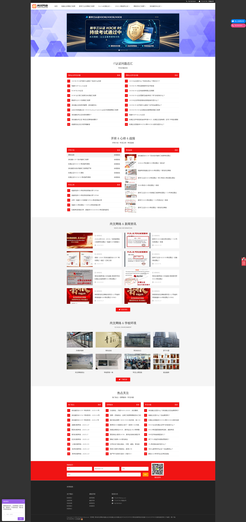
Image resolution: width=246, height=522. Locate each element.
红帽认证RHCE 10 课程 (76, 173)
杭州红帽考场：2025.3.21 (80, 449)
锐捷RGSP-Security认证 (79, 86)
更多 (118, 75)
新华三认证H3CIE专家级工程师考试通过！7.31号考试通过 (157, 193)
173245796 (207, 1)
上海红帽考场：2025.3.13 (80, 444)
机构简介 (69, 498)
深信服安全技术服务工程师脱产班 (79, 168)
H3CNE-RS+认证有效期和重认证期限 (141, 90)
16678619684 (192, 1)
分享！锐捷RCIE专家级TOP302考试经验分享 (87, 200)
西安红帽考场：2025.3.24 (80, 430)
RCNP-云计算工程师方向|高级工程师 (84, 95)
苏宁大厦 (166, 350)
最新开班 (92, 500)
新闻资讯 (92, 503)
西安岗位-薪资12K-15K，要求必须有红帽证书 (125, 434)
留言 (145, 474)
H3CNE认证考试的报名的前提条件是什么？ (144, 100)
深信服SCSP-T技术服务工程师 (78, 159)
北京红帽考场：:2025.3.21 (80, 439)
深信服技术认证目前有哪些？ (82, 115)
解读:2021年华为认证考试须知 (158, 454)
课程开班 (92, 494)
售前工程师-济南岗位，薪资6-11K (121, 449)
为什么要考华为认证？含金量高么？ (160, 449)
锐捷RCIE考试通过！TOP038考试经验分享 (86, 205)
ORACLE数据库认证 (121, 6)
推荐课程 (92, 498)
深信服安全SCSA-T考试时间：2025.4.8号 (86, 415)
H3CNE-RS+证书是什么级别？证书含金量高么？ (145, 105)
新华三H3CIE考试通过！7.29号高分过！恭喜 (153, 200)
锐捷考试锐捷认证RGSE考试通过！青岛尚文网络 (154, 170)
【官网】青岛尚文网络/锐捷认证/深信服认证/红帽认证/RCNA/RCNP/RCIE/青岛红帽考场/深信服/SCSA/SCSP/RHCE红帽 (124, 517)
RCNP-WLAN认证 (77, 90)
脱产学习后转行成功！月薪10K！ (121, 454)
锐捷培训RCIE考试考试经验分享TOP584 (85, 195)
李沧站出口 (137, 350)
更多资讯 (124, 309)
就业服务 (166, 372)
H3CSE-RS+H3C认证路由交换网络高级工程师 (144, 110)
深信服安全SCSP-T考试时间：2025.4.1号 (85, 420)
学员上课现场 (137, 372)
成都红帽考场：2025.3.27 (80, 425)
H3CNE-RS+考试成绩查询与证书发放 (141, 86)
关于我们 (70, 494)
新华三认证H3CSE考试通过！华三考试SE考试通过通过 (156, 178)
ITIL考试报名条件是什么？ (157, 444)
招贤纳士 (69, 508)
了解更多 (124, 379)
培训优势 (69, 503)
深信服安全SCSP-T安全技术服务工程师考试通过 (154, 155)
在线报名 (117, 159)
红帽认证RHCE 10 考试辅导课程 (79, 164)
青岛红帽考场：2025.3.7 (80, 434)
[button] (119, 50)
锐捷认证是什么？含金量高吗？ (159, 415)
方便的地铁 (80, 350)
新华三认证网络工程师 (86, 6)
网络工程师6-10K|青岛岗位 (119, 439)
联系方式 (115, 494)
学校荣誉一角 (108, 372)
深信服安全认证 (155, 6)
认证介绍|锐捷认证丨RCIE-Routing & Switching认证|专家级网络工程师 (95, 110)
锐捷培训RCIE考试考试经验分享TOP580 (85, 190)
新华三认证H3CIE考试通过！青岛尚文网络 (152, 207)
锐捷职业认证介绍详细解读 (81, 124)
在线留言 (92, 506)
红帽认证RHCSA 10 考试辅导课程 (79, 177)
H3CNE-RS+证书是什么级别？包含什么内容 (86, 81)
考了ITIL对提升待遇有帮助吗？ (158, 439)
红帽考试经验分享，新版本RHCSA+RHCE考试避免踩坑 (90, 210)
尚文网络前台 (79, 372)
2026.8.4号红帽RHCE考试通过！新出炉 (151, 163)
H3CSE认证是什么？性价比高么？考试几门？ (144, 81)
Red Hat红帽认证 (104, 6)
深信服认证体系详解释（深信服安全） (85, 105)
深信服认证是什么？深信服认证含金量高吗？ (163, 410)
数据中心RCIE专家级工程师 (81, 100)
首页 (56, 6)
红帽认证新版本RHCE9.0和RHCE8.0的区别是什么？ (146, 124)
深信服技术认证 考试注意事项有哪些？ (85, 119)
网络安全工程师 (139, 6)
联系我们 (69, 506)
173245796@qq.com (120, 498)
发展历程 (69, 500)
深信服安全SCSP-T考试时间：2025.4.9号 (85, 410)
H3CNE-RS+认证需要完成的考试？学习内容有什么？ (147, 95)
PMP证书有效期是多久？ (156, 434)
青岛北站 (109, 350)
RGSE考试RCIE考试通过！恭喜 (148, 185)
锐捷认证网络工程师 (68, 6)
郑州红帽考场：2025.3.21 (80, 454)
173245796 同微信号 (120, 500)
